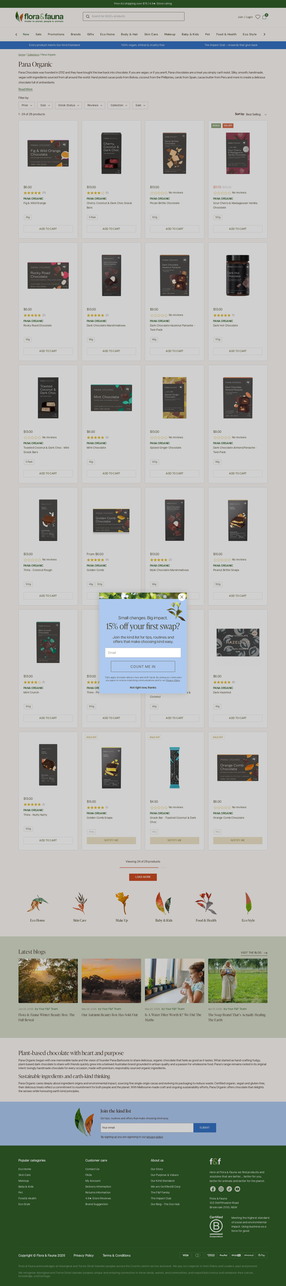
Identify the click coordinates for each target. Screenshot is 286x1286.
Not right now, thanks (143, 687)
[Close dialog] (181, 597)
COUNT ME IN (143, 666)
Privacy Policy (173, 680)
